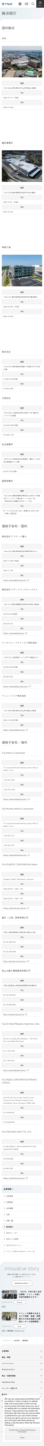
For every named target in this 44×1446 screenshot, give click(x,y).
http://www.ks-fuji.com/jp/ (14, 1014)
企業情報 (7, 1188)
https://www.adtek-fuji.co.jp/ (14, 580)
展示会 (4, 1394)
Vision (19, 1326)
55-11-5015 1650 (9, 1051)
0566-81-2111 (8, 97)
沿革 (8, 1214)
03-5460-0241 (8, 379)
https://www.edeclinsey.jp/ (13, 633)
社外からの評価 (12, 1239)
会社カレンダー (12, 1233)
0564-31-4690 (8, 561)
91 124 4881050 (8, 1112)
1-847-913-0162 (9, 780)
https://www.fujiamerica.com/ (15, 799)
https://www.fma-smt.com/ (14, 1178)
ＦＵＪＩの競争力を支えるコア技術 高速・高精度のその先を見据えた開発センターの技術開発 (29, 1317)
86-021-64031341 (9, 942)
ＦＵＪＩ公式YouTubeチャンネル (17, 1251)
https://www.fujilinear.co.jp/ (14, 729)
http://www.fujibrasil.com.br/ (14, 1070)
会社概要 (9, 1208)
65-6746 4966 (8, 1158)
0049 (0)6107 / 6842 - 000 (13, 889)
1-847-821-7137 (8, 835)
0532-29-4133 (8, 614)
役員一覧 (9, 1220)
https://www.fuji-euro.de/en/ (14, 908)
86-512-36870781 (9, 995)
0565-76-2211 (8, 202)
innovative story (8, 1382)
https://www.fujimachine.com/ (15, 855)
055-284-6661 (8, 667)
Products (19, 1302)
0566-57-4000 (8, 720)
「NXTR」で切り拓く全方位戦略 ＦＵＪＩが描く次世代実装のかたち (30, 1294)
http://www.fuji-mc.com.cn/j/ (14, 961)
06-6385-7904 (8, 425)
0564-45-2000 (8, 306)
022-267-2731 (7, 471)
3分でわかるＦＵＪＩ (14, 1245)
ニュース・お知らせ (9, 1388)
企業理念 (9, 1202)
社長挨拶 (9, 1196)
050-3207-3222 (17, 510)
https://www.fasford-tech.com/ (15, 686)
